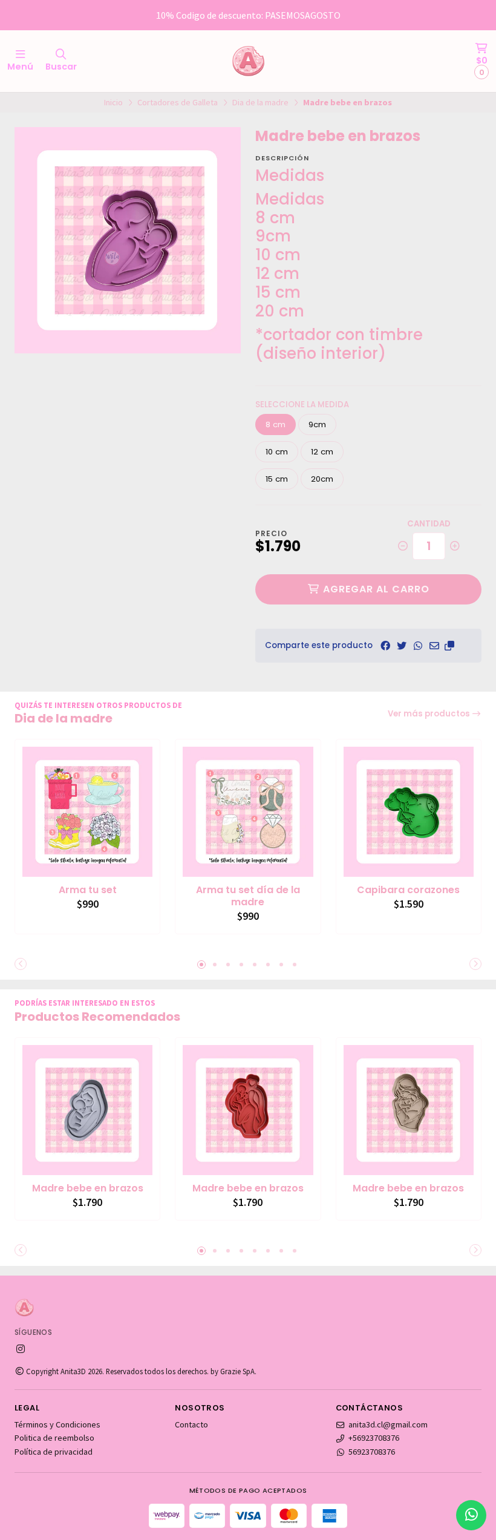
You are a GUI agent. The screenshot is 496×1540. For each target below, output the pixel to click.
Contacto (191, 1424)
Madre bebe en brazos (87, 1188)
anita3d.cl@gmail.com (388, 1424)
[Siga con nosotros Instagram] (21, 1349)
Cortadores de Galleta (177, 102)
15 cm (277, 479)
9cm (317, 424)
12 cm (322, 451)
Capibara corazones (408, 890)
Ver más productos (430, 714)
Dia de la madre (260, 102)
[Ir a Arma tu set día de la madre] (247, 811)
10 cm (277, 451)
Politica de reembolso (54, 1438)
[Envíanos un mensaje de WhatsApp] (471, 1515)
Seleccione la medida (302, 404)
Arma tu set (88, 890)
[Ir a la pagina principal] (248, 61)
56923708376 (371, 1451)
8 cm (276, 424)
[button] (449, 645)
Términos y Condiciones (57, 1424)
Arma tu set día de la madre (248, 896)
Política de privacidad (54, 1451)
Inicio (113, 102)
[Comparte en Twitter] (402, 645)
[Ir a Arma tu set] (87, 811)
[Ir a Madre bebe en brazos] (87, 1110)
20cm (322, 479)
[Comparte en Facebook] (385, 645)
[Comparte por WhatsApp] (418, 645)
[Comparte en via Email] (434, 645)
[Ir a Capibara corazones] (408, 811)
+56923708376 (373, 1438)
